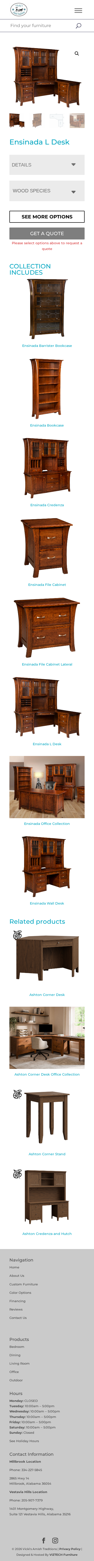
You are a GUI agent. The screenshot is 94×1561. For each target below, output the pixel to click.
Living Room (19, 1363)
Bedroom (16, 1347)
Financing (17, 1301)
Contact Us (18, 1318)
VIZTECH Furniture (63, 1554)
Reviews (16, 1309)
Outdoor (16, 1380)
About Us (16, 1276)
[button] (77, 53)
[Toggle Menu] (78, 10)
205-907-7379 (32, 1500)
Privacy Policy (70, 1549)
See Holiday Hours (24, 1441)
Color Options (20, 1292)
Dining (15, 1355)
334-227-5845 (31, 1470)
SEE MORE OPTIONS (47, 217)
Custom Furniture (23, 1284)
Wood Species (31, 190)
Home (14, 1267)
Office (14, 1372)
